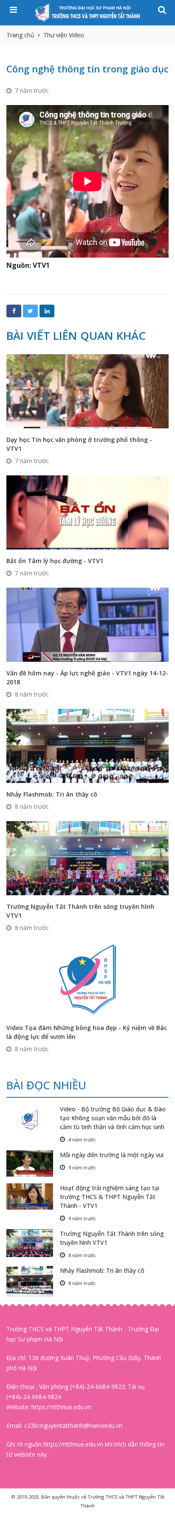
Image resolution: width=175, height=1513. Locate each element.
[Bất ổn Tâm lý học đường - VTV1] (87, 512)
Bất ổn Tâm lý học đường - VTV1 (54, 561)
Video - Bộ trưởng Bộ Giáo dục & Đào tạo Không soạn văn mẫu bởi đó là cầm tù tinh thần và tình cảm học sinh (113, 1118)
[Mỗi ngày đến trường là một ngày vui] (33, 1163)
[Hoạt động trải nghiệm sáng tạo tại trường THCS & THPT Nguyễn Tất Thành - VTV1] (33, 1196)
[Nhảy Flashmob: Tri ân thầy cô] (87, 745)
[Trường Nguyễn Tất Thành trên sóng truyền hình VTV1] (87, 857)
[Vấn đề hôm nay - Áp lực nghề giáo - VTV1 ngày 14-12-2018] (87, 624)
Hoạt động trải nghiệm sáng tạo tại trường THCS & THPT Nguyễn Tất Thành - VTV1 (109, 1197)
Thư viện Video (63, 35)
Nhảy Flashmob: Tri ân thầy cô (51, 794)
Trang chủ (20, 35)
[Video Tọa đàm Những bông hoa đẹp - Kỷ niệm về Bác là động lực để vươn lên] (87, 978)
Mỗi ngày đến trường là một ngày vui (112, 1155)
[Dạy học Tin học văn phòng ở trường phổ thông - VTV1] (87, 390)
